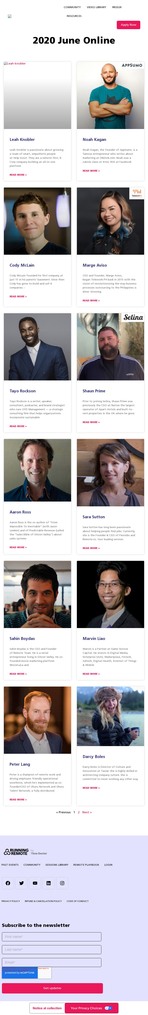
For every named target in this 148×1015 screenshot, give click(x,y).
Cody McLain (22, 266)
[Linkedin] (49, 883)
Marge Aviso (95, 266)
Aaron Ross (20, 512)
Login (108, 865)
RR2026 (117, 7)
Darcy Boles (94, 757)
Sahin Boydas (22, 639)
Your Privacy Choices (86, 1008)
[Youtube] (35, 883)
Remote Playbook (86, 865)
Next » (87, 812)
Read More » (18, 175)
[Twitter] (21, 883)
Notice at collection (47, 1008)
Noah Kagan (94, 140)
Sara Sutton (94, 517)
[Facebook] (8, 883)
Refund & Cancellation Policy (43, 901)
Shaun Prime (94, 391)
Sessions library (56, 865)
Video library (96, 7)
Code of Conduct (78, 901)
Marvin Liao (94, 639)
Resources (74, 16)
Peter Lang (20, 765)
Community (72, 7)
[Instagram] (62, 883)
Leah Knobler (22, 140)
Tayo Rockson (23, 391)
